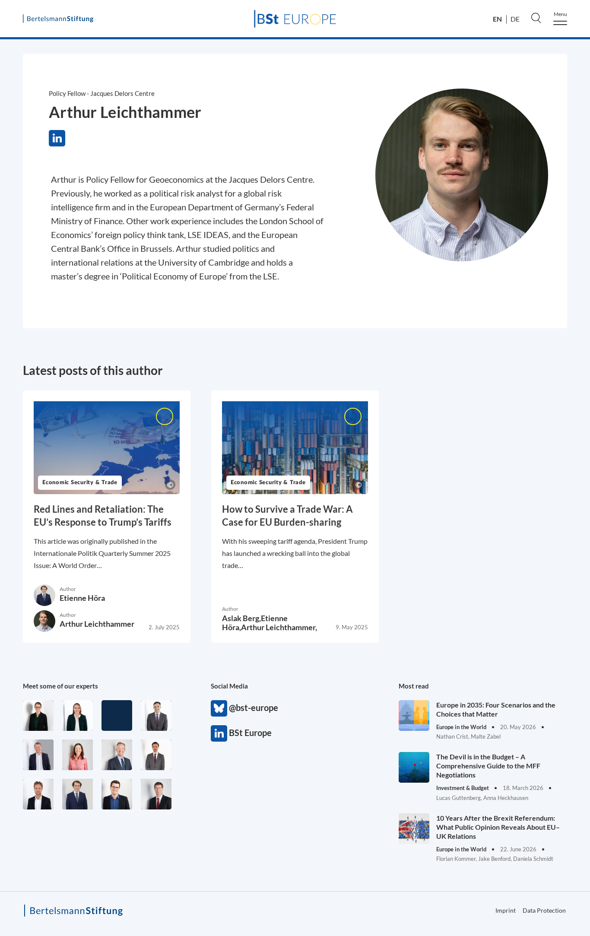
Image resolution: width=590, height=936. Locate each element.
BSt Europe (219, 733)
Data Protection (544, 910)
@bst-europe (219, 708)
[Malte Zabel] (38, 754)
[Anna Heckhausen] (38, 715)
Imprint (505, 910)
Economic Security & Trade (79, 482)
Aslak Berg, (241, 618)
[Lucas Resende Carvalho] (38, 794)
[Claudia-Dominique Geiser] (77, 715)
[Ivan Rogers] (117, 715)
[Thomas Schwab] (117, 794)
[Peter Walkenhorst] (156, 794)
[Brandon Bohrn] (156, 715)
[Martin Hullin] (156, 754)
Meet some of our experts (60, 686)
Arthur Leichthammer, (279, 627)
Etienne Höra (82, 598)
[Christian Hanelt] (117, 754)
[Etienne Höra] (77, 794)
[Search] (536, 17)
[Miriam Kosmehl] (77, 754)
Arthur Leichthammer (97, 623)
